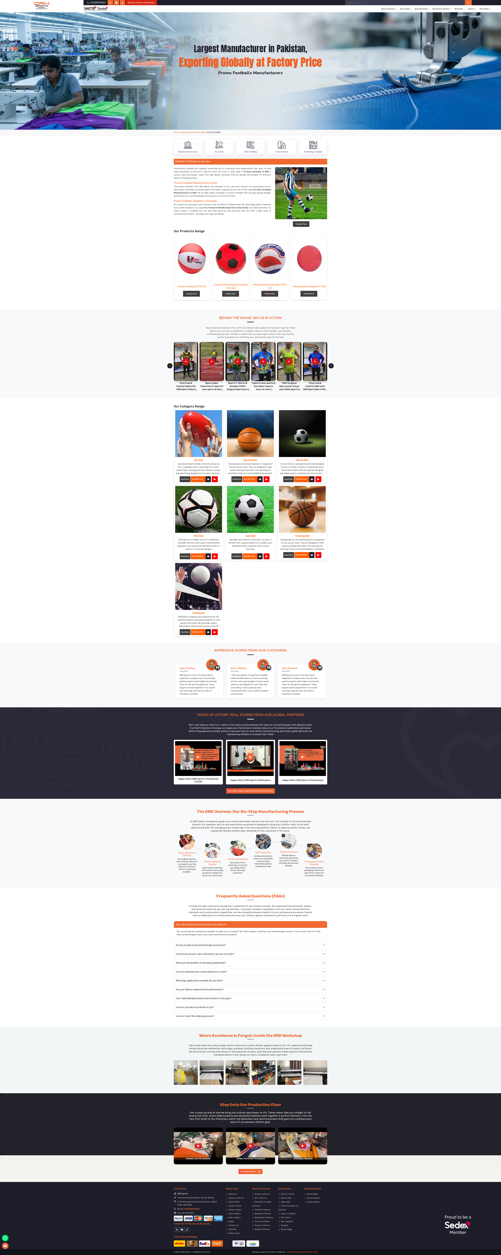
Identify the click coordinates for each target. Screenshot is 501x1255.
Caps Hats (285, 1202)
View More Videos (248, 1171)
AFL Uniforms (260, 1198)
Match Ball (302, 460)
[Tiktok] (122, 2)
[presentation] (169, 365)
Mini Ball (198, 535)
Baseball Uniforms (262, 1214)
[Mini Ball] (215, 556)
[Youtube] (182, 1229)
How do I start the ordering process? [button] (195, 1016)
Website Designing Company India (302, 1252)
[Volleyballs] (215, 632)
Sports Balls (200, 132)
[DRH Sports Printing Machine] (315, 1072)
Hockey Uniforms (262, 1225)
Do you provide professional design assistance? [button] (201, 945)
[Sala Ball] (267, 556)
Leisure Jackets (287, 1214)
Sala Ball (250, 535)
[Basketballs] (267, 479)
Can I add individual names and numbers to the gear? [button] (203, 998)
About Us (232, 1194)
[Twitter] (110, 2)
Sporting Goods (421, 9)
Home (176, 132)
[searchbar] (468, 2)
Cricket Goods (234, 1206)
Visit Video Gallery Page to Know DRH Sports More (250, 791)
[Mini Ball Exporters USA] (198, 509)
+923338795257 (191, 1209)
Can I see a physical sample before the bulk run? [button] (201, 924)
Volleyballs (198, 613)
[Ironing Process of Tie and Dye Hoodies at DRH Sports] (198, 1146)
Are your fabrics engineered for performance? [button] (200, 989)
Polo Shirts (285, 1218)
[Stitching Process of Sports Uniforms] (302, 1146)
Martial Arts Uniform (441, 9)
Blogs (231, 1221)
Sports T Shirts (287, 1194)
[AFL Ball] (215, 479)
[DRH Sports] (41, 6)
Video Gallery (234, 1218)
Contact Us (233, 1225)
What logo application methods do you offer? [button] (199, 980)
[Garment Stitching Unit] (186, 1072)
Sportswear (405, 9)
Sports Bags (286, 1229)
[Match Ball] (318, 479)
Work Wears (484, 9)
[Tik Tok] (187, 1229)
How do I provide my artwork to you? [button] (195, 1007)
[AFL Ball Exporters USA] (198, 433)
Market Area (233, 1233)
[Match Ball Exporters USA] (302, 433)
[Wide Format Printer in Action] (212, 1072)
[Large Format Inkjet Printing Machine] (289, 1072)
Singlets (284, 1225)
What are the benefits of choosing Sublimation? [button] (201, 962)
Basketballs (250, 460)
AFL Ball (198, 460)
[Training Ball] (318, 555)
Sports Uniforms (388, 9)
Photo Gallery (234, 1214)
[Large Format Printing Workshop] (238, 1072)
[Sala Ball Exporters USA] (250, 509)
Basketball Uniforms (263, 1218)
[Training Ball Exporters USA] (302, 509)
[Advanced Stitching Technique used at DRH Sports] (250, 1146)
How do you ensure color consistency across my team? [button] (205, 954)
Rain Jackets (286, 1221)
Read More (185, 479)
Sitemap (232, 1229)
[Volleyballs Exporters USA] (198, 586)
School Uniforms (236, 1198)
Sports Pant (285, 1198)
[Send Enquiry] (5, 1246)
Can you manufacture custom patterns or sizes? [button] (201, 971)
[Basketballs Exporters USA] (250, 433)
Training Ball (302, 535)
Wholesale (458, 9)
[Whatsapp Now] (5, 1238)
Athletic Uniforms (262, 1210)
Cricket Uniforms (262, 1221)
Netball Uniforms (262, 1229)
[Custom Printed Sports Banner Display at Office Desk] (264, 1072)
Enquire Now (301, 224)
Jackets (471, 9)
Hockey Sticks (234, 1210)
